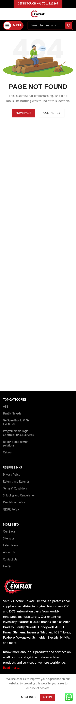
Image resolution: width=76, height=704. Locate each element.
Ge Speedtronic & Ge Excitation (16, 422)
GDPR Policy (11, 509)
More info (28, 697)
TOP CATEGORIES (14, 399)
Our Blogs (9, 531)
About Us (9, 552)
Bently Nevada (12, 413)
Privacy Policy (11, 474)
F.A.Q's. (7, 566)
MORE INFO (11, 524)
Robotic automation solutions (15, 444)
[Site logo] (38, 13)
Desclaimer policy (14, 502)
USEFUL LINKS (12, 467)
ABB (6, 406)
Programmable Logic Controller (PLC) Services (18, 433)
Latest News (10, 545)
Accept (47, 697)
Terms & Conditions (15, 488)
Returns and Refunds (16, 481)
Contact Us (10, 559)
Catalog (7, 452)
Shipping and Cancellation (19, 495)
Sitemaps (8, 538)
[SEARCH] (68, 25)
